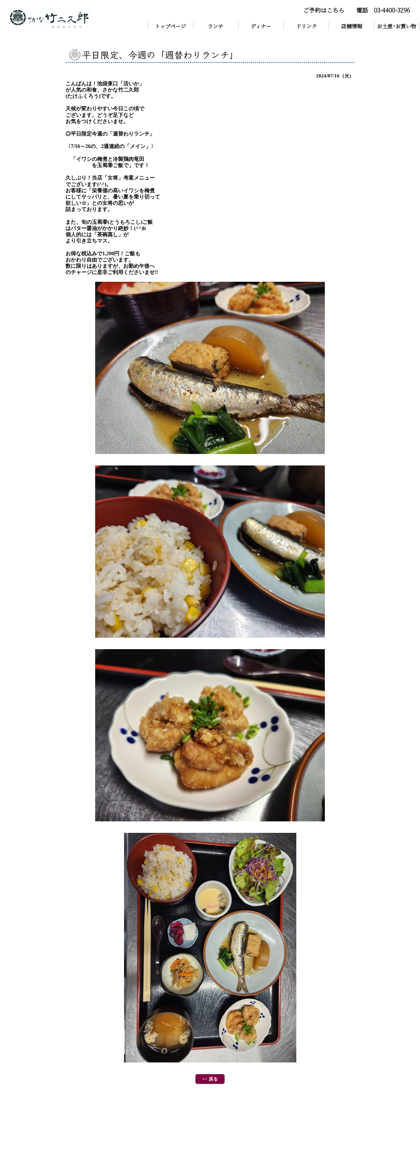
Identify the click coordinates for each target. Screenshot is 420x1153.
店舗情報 (351, 26)
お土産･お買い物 (396, 26)
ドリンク (306, 26)
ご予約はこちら (324, 10)
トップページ (170, 26)
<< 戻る (210, 1079)
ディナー (261, 26)
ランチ (215, 26)
